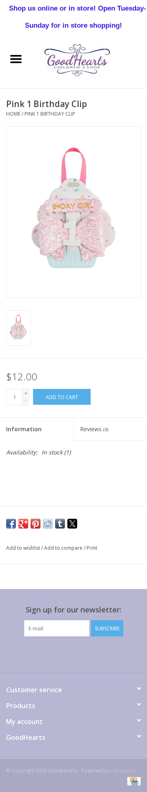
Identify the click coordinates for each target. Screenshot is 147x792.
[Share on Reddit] (48, 524)
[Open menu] (16, 58)
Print (92, 547)
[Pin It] (35, 524)
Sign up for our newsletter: (73, 610)
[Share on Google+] (23, 524)
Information (24, 429)
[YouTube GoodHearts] (88, 653)
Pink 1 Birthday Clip (49, 113)
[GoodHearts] (89, 60)
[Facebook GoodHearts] (29, 653)
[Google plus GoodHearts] (58, 653)
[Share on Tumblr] (60, 524)
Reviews (94, 429)
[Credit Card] (132, 780)
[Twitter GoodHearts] (44, 653)
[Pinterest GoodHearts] (73, 653)
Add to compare (64, 547)
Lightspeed (123, 770)
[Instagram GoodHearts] (117, 653)
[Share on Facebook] (11, 524)
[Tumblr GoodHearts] (102, 653)
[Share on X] (72, 524)
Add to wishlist (23, 547)
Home (13, 113)
